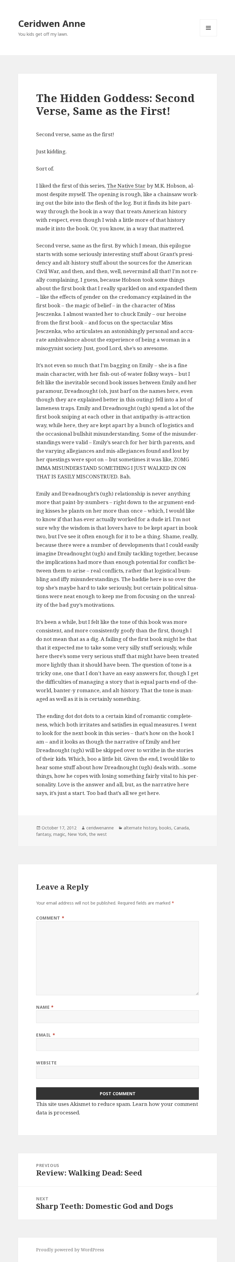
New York (77, 834)
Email (45, 1035)
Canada (181, 828)
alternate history (140, 828)
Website (46, 1063)
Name (45, 1007)
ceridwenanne (100, 828)
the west (98, 834)
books (165, 828)
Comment (50, 918)
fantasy (43, 834)
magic (59, 834)
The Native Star (126, 185)
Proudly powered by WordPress (70, 1250)
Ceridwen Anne (51, 23)
